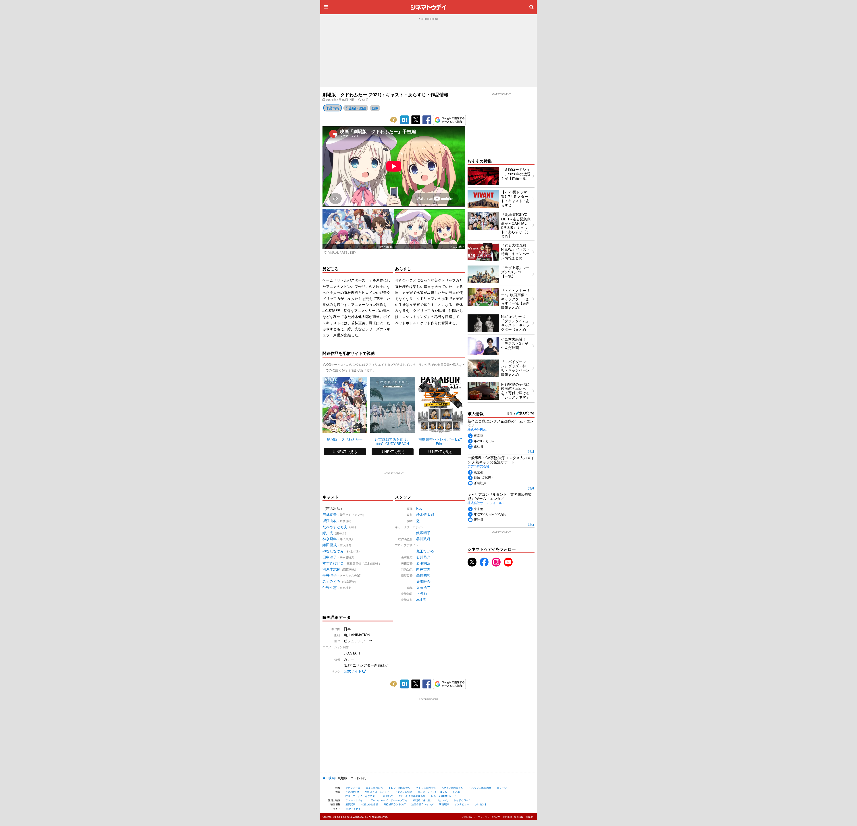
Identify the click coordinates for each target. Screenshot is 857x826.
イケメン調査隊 (403, 791)
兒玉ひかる (425, 551)
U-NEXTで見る (345, 451)
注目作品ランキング (422, 804)
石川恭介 (423, 557)
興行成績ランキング (395, 804)
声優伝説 (388, 796)
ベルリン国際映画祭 (480, 787)
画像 (375, 108)
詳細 (531, 451)
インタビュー (461, 804)
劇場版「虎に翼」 (423, 800)
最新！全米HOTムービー (444, 796)
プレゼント (481, 804)
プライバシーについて (489, 816)
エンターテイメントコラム (432, 791)
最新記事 (350, 804)
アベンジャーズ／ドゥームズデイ (389, 800)
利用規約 (507, 816)
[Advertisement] (428, 54)
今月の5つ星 (352, 791)
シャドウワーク (462, 800)
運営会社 (530, 816)
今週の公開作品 (369, 804)
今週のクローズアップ (377, 791)
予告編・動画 (355, 108)
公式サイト (353, 671)
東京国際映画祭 (374, 787)
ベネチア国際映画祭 (452, 787)
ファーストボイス (355, 800)
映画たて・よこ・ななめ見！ (361, 796)
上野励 (421, 593)
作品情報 (332, 108)
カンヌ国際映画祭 (426, 787)
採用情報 (518, 816)
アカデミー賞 (352, 787)
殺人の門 (443, 800)
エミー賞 (502, 787)
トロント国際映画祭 (400, 787)
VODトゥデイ (353, 808)
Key (419, 508)
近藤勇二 (423, 587)
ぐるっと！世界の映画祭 (411, 796)
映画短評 (444, 804)
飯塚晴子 (423, 532)
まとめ (456, 791)
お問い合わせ (469, 816)
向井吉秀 (423, 569)
